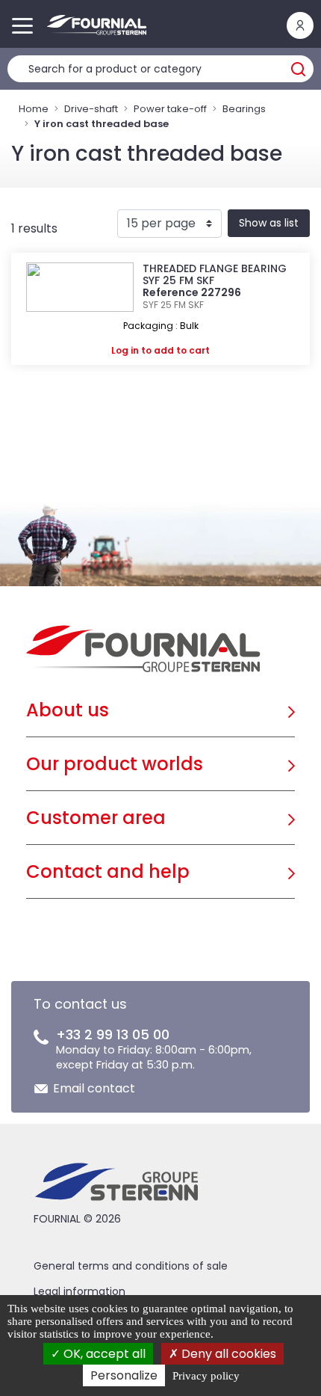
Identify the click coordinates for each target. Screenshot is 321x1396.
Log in (125, 350)
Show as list (269, 222)
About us (67, 710)
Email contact (94, 1088)
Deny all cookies (227, 1353)
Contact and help (108, 871)
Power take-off (170, 109)
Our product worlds (114, 763)
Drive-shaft (91, 109)
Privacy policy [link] (206, 1376)
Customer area (96, 817)
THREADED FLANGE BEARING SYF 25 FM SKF (215, 274)
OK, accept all (103, 1353)
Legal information (79, 1291)
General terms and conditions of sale (131, 1265)
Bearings (244, 109)
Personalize (124, 1375)
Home (34, 109)
